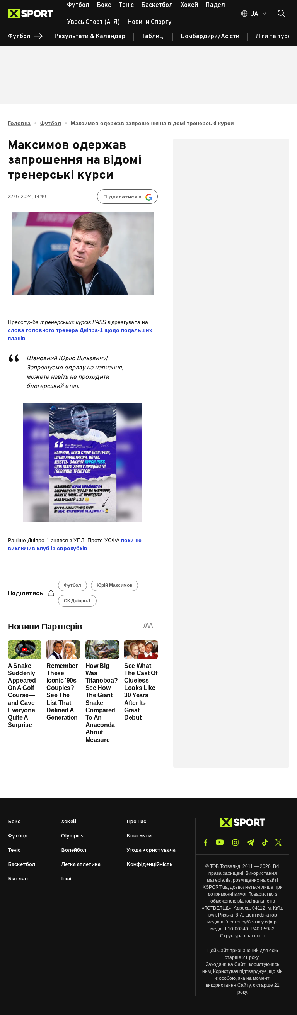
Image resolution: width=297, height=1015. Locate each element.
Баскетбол (21, 864)
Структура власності (242, 936)
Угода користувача (151, 850)
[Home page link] (33, 13)
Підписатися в (122, 197)
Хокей (68, 821)
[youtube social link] (219, 842)
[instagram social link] (235, 842)
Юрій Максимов (114, 585)
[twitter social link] (278, 842)
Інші (66, 879)
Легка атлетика (81, 864)
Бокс (14, 821)
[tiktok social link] (265, 842)
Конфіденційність (149, 864)
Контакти (139, 836)
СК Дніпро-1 (77, 600)
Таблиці (153, 37)
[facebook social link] (206, 842)
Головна (19, 123)
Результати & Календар (90, 37)
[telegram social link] (250, 842)
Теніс (14, 850)
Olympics (72, 836)
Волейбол (73, 850)
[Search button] (281, 13)
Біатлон (18, 879)
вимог (240, 894)
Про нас (136, 821)
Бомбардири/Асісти (210, 37)
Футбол (50, 123)
